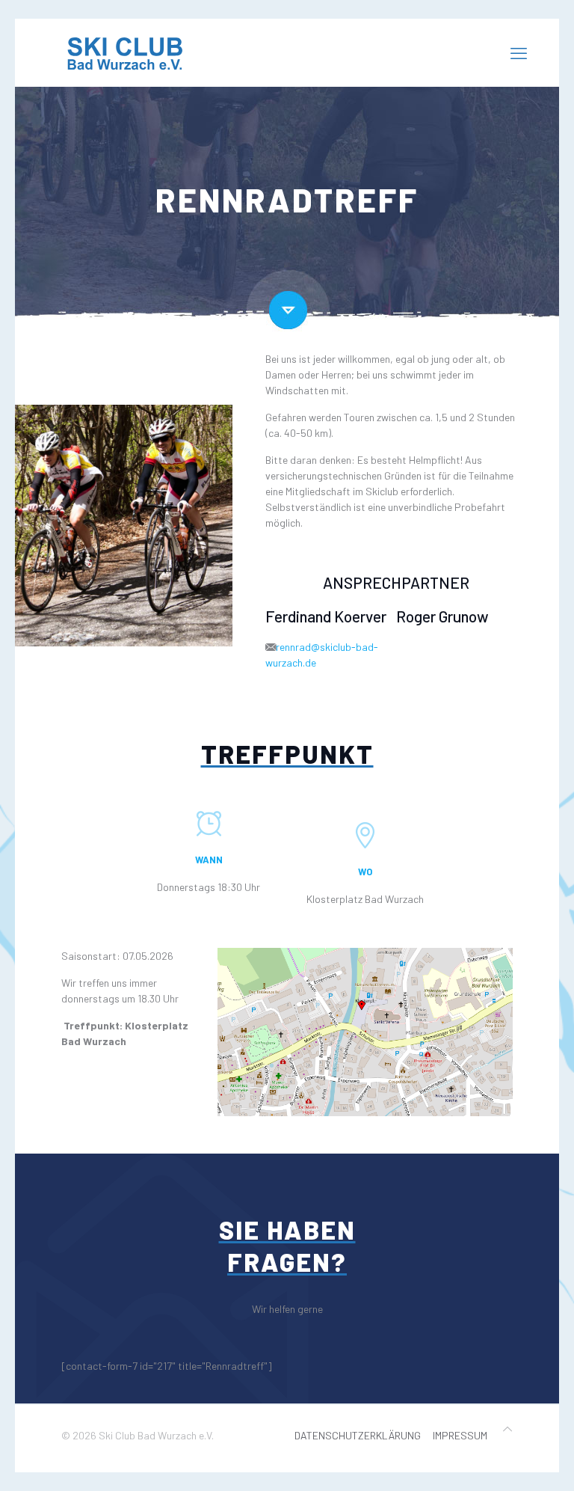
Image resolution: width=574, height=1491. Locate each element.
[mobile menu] (518, 52)
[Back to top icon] (507, 1428)
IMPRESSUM (460, 1435)
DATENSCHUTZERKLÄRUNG (357, 1435)
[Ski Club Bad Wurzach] (128, 52)
